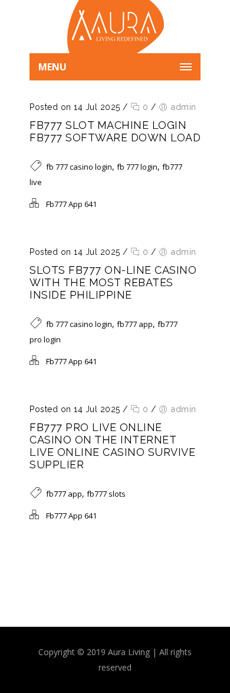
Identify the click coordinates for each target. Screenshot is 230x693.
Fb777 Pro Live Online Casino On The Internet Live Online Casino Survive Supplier (112, 446)
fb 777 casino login (79, 166)
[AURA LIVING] (115, 26)
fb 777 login (137, 166)
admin (183, 107)
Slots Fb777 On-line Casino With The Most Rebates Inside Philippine (112, 282)
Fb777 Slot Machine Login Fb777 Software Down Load (115, 131)
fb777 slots (106, 493)
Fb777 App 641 (71, 204)
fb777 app (135, 324)
